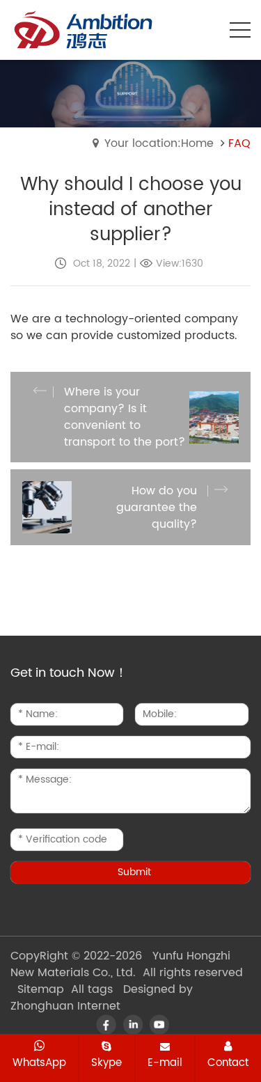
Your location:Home (159, 143)
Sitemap (40, 989)
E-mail (165, 1062)
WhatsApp (39, 1062)
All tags (92, 989)
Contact (227, 1062)
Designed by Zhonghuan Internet (101, 997)
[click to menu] (240, 30)
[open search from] (205, 28)
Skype (106, 1062)
